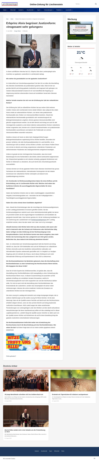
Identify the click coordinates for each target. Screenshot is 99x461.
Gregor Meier (17, 31)
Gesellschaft (30, 10)
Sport (38, 10)
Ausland (20, 10)
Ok (94, 458)
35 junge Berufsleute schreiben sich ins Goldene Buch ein (24, 394)
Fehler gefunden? (11, 356)
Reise (62, 451)
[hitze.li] (33, 342)
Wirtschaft (12, 10)
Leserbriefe (68, 10)
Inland (4, 10)
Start (7, 19)
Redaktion (59, 10)
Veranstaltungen (48, 10)
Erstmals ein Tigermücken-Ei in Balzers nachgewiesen (70, 394)
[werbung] (81, 31)
